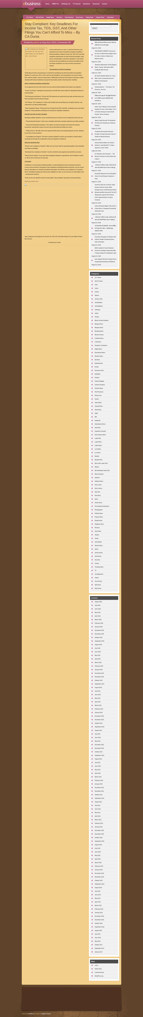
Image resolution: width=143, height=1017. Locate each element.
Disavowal (96, 4)
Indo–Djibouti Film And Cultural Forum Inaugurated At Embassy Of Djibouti (105, 260)
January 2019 (99, 912)
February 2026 (99, 623)
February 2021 (99, 823)
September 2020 (99, 841)
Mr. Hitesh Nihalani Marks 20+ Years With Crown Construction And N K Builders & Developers (105, 78)
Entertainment (69, 17)
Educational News (100, 352)
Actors (96, 288)
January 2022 (99, 784)
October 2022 (98, 752)
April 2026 (98, 616)
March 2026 (98, 619)
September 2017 (99, 948)
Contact (104, 4)
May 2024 (97, 698)
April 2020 (98, 859)
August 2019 (98, 887)
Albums (97, 295)
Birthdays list (66, 4)
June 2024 (98, 694)
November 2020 (99, 834)
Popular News (100, 17)
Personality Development (102, 506)
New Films (98, 495)
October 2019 (98, 880)
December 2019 (99, 873)
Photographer (99, 510)
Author (97, 313)
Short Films (98, 531)
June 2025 (98, 652)
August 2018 (98, 930)
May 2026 (97, 612)
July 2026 (97, 605)
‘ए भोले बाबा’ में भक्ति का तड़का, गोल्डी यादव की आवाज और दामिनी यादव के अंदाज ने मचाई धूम (105, 166)
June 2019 (98, 895)
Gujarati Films (99, 406)
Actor (96, 284)
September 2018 (99, 927)
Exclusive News (99, 370)
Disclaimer (86, 4)
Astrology (97, 309)
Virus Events (98, 581)
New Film (97, 492)
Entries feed (98, 969)
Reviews (97, 527)
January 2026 (99, 627)
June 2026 (98, 609)
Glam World (98, 402)
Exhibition (97, 374)
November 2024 (99, 677)
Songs (96, 538)
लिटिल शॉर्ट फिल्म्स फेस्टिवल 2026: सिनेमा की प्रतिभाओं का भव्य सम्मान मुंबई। (105, 44)
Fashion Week (99, 388)
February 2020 (99, 866)
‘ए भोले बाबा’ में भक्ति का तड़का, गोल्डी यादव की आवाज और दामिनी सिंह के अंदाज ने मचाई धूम (105, 218)
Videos (97, 577)
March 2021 (98, 819)
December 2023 (99, 716)
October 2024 (98, 680)
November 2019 (99, 877)
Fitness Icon (98, 395)
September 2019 (99, 884)
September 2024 (99, 684)
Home (47, 4)
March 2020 (98, 862)
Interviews (97, 427)
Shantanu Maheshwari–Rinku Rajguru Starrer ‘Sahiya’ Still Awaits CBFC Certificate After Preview (106, 67)
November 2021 (99, 791)
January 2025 (99, 669)
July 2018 (97, 934)
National (97, 477)
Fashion (97, 377)
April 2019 (98, 902)
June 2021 (98, 809)
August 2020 (98, 844)
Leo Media (98, 449)
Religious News (99, 524)
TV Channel (76, 4)
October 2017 (98, 945)
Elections (59, 17)
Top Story (29, 21)
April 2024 (98, 702)
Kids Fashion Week (100, 435)
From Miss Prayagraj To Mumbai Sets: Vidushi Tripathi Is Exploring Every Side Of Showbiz (105, 239)
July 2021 (97, 805)
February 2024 (99, 709)
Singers (97, 535)
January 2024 (99, 712)
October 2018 (98, 923)
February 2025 (99, 666)
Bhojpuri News (99, 327)
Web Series (98, 588)
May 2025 (97, 655)
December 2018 (99, 916)
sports (96, 549)
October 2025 (98, 637)
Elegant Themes (46, 1013)
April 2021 (98, 816)
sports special (99, 552)
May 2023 (97, 741)
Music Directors (99, 474)
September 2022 (99, 755)
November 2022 (99, 748)
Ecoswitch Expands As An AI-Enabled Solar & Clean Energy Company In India (105, 176)
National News (99, 481)
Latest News (98, 445)
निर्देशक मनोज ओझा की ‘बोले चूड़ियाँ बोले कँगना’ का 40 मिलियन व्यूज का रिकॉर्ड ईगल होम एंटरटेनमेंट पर (105, 98)
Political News (99, 513)
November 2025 (99, 634)
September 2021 (99, 798)
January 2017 (99, 952)
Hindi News (98, 409)
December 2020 (99, 830)
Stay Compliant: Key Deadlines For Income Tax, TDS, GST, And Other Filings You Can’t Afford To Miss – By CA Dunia (52, 30)
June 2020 (98, 852)
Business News (99, 334)
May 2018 (97, 941)
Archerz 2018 (98, 299)
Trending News (99, 567)
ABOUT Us (55, 4)
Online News (89, 17)
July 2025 (97, 648)
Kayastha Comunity (100, 431)
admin (36, 42)
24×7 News (29, 17)
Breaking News (99, 331)
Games (97, 399)
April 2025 (98, 659)
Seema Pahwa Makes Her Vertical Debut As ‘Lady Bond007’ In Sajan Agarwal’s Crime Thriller (104, 145)
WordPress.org (99, 976)
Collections (98, 342)
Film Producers (99, 392)
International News (100, 424)
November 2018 (99, 920)
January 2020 (99, 869)
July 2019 (97, 891)
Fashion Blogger (99, 381)
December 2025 (99, 630)
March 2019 (98, 905)
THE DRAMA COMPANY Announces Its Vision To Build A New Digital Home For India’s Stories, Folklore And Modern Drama (105, 54)
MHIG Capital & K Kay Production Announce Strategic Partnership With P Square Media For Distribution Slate (105, 250)
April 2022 (98, 773)
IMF (96, 417)
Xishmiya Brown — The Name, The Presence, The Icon (105, 88)
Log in (96, 965)
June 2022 (98, 766)
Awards (97, 317)
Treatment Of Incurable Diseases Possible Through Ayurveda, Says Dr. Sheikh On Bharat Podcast (105, 134)
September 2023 (99, 727)
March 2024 (98, 705)
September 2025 (99, 641)
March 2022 (98, 777)
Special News (99, 545)
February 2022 (99, 780)
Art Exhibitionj (99, 306)
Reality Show (98, 520)
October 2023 (98, 723)
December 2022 (99, 744)
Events (97, 367)
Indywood (97, 420)
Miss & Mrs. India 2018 (101, 463)
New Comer (79, 17)
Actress (97, 292)
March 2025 (98, 662)
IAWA (96, 413)
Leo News (97, 452)
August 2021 (98, 802)
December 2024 (99, 673)
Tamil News (110, 17)
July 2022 (97, 762)
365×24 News (40, 17)
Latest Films (98, 442)
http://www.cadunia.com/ (31, 181)
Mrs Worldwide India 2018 (102, 470)
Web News (98, 585)
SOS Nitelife (98, 542)
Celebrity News (99, 338)
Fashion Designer (100, 384)
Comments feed (99, 972)
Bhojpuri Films (99, 324)
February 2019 (99, 909)
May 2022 (97, 769)
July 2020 (97, 848)
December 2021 (99, 787)
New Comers (98, 488)
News (96, 499)
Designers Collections (101, 345)
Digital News (50, 17)
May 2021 (97, 812)
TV (95, 570)
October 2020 (98, 837)
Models (97, 467)
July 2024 (97, 691)
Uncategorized (99, 574)
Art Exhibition (98, 302)
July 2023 (97, 734)
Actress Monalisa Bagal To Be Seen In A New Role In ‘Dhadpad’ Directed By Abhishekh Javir (105, 208)
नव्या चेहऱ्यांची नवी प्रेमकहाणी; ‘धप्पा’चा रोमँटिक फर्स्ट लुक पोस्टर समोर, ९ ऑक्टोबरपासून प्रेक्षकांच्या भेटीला (105, 228)
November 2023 (99, 719)
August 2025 (98, 644)
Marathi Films (98, 460)
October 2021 (98, 794)
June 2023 (98, 737)
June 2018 (98, 937)
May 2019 (97, 898)
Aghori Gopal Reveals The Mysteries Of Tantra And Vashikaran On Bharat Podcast (105, 123)
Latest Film (98, 438)
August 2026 (98, 602)
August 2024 (98, 687)
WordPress (31, 1013)
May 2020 (97, 855)
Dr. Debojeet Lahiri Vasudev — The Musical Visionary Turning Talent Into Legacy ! (105, 156)
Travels (97, 563)
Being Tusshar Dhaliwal (101, 320)
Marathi (97, 456)
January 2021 (99, 827)
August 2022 (98, 759)
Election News (99, 356)
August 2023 (98, 730)
